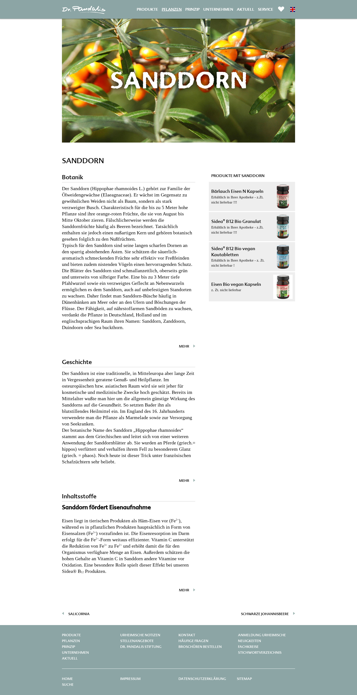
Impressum (130, 679)
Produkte (147, 9)
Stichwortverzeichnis (259, 652)
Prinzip (192, 9)
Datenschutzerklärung (202, 679)
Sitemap (244, 679)
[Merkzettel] (281, 9)
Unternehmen (218, 9)
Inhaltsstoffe (79, 496)
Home (67, 679)
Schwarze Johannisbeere (265, 614)
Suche (68, 684)
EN (292, 9)
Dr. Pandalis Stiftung (141, 646)
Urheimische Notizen (140, 635)
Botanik (72, 177)
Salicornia (79, 614)
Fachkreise (248, 646)
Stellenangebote (137, 641)
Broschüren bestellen (200, 646)
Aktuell (245, 9)
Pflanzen (172, 9)
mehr (184, 346)
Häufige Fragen (193, 641)
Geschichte (77, 362)
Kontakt (186, 635)
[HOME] (83, 11)
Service (265, 9)
